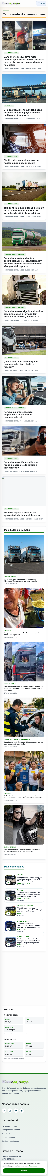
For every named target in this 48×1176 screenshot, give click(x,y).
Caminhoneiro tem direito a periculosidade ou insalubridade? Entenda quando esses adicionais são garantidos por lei (23, 262)
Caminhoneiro (11, 53)
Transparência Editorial (11, 1130)
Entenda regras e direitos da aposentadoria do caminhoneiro (22, 513)
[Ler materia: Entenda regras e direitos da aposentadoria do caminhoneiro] (24, 491)
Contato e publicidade (10, 1141)
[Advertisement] (24, 978)
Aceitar (24, 1171)
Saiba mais (33, 1166)
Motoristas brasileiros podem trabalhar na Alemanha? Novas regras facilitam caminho (20, 580)
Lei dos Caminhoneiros (14, 254)
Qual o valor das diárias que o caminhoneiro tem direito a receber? (21, 364)
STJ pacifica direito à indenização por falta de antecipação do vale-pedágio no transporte (23, 113)
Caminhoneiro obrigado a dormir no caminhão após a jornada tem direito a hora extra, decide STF (24, 314)
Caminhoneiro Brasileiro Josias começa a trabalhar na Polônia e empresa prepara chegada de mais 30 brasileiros (23, 688)
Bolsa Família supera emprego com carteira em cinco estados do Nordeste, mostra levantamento (23, 797)
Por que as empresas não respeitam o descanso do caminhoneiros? (18, 415)
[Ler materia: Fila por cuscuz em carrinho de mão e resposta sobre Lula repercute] (24, 608)
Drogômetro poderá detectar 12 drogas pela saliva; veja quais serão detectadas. (23, 743)
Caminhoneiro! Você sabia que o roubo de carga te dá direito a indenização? (22, 465)
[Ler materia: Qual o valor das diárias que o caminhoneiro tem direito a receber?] (24, 340)
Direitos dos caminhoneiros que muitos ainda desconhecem (22, 161)
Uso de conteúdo (8, 1137)
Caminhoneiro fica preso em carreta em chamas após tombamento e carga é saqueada (22, 850)
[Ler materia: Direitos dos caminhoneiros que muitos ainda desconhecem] (24, 138)
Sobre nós (6, 1133)
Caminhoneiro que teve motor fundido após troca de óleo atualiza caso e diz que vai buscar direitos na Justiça (24, 61)
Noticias (9, 106)
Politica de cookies (9, 1126)
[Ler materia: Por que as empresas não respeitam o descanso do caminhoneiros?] (24, 390)
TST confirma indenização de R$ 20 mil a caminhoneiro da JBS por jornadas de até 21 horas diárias (24, 211)
